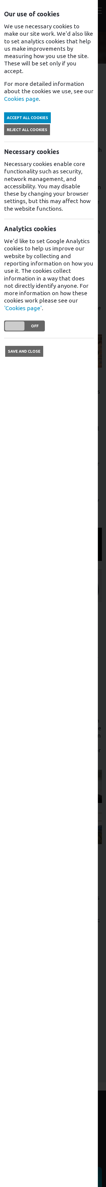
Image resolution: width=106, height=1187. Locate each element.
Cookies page (21, 98)
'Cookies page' (23, 308)
